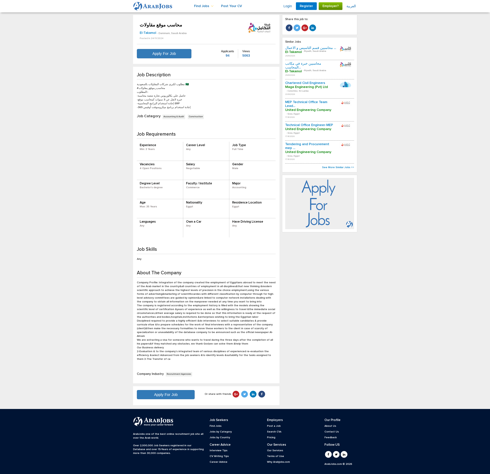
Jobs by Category (221, 431)
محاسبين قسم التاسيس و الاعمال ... (310, 48)
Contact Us (331, 431)
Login (287, 6)
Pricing (271, 437)
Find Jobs (215, 426)
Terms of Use (275, 456)
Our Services (275, 450)
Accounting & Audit (173, 117)
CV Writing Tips (219, 456)
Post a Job (274, 426)
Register (306, 6)
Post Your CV (231, 6)
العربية (351, 6)
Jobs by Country (220, 437)
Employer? (331, 6)
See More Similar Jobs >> (338, 167)
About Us (330, 426)
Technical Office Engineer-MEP (309, 125)
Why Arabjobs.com (278, 462)
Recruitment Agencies (179, 374)
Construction (196, 117)
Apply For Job (164, 53)
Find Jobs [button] (202, 6)
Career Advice (218, 462)
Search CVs (274, 431)
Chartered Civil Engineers (305, 83)
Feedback (330, 437)
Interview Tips (218, 450)
